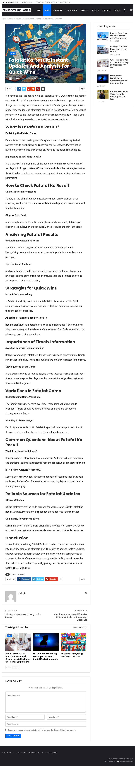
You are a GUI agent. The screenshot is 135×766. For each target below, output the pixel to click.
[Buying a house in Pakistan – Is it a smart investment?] (103, 49)
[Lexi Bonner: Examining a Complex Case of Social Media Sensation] (46, 642)
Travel (117, 10)
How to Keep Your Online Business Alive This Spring (118, 35)
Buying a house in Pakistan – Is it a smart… (118, 49)
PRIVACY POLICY (52, 2)
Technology (71, 10)
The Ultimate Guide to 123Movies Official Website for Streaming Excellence (70, 617)
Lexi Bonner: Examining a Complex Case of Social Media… (118, 79)
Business (57, 10)
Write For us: (27, 2)
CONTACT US (39, 2)
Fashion (106, 10)
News (47, 10)
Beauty (84, 10)
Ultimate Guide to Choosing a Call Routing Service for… (119, 95)
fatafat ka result (18, 574)
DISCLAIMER (65, 2)
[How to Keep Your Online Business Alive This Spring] (103, 36)
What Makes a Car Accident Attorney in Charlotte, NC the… (119, 64)
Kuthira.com (128, 759)
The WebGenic (127, 762)
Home (38, 10)
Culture (95, 10)
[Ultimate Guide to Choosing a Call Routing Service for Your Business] (103, 94)
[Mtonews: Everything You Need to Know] (73, 642)
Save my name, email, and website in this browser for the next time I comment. (42, 730)
